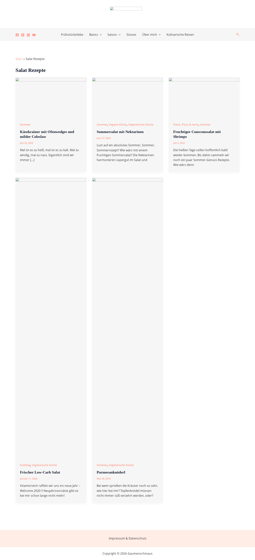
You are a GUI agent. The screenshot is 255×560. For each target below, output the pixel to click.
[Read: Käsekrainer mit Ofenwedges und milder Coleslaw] (50, 97)
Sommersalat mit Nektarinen (120, 132)
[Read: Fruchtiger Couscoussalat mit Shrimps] (204, 97)
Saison (112, 35)
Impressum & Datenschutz (127, 538)
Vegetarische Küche (140, 124)
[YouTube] (34, 35)
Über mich (149, 35)
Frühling (25, 465)
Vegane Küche (118, 124)
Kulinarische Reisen (180, 35)
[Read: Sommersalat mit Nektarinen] (127, 97)
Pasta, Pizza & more (185, 124)
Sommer (25, 124)
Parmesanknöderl (111, 472)
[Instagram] (28, 35)
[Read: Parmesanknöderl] (127, 317)
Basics (93, 35)
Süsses (131, 35)
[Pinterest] (22, 35)
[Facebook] (17, 35)
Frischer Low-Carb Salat (40, 472)
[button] (100, 34)
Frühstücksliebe (72, 35)
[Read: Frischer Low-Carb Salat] (50, 317)
